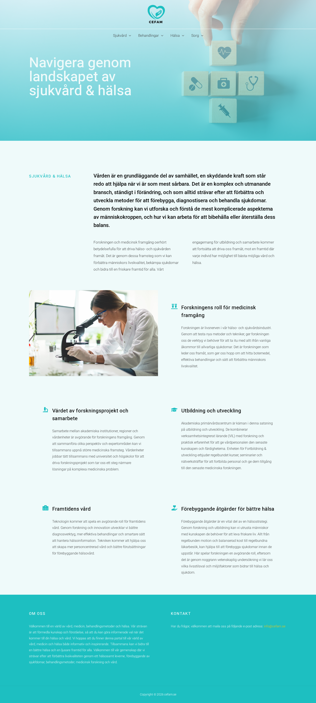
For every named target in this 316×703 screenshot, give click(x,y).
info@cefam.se (274, 626)
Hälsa (175, 35)
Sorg (195, 35)
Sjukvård (120, 35)
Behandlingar (148, 35)
